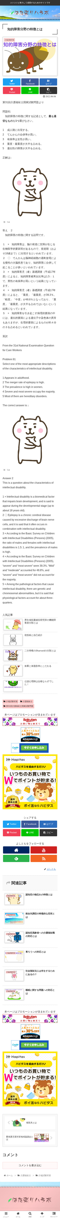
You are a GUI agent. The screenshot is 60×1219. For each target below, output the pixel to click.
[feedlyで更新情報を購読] (16, 858)
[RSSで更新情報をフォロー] (44, 858)
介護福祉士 (27, 701)
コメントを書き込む (30, 1165)
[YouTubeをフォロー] (44, 850)
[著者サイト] (16, 850)
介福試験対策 (12, 701)
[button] (53, 636)
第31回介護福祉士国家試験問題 (19, 706)
